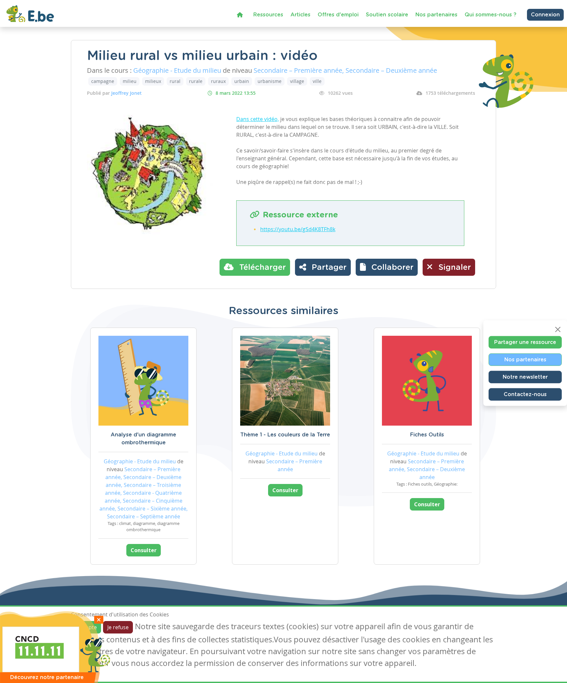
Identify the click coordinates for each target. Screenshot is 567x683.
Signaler (453, 267)
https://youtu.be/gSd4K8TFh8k (297, 229)
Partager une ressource (525, 342)
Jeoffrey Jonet (126, 93)
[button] (387, 267)
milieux (153, 81)
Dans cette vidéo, (257, 119)
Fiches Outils (427, 434)
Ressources (268, 14)
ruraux (218, 81)
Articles (300, 14)
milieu (129, 81)
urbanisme (270, 81)
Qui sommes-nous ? (490, 14)
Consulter (144, 550)
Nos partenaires (436, 14)
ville (317, 81)
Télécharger (261, 267)
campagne (102, 81)
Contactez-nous (525, 394)
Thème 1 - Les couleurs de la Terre (285, 434)
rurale (195, 81)
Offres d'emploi (338, 14)
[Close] (558, 329)
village (297, 81)
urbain (241, 81)
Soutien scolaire (387, 14)
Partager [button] (327, 267)
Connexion (545, 14)
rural (175, 81)
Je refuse (118, 627)
